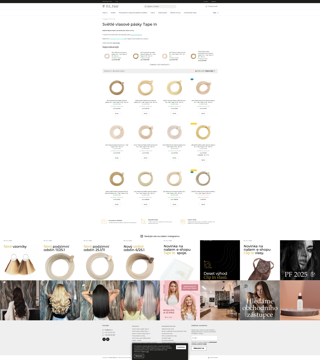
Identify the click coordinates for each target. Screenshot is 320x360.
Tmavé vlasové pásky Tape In (140, 329)
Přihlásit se (199, 348)
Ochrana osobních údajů (169, 342)
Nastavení (139, 356)
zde (147, 351)
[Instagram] (107, 339)
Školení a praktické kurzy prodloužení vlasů (174, 331)
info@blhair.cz (108, 330)
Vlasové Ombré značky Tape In (141, 333)
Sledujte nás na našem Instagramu (162, 236)
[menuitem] (105, 13)
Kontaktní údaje (166, 338)
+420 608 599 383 (109, 335)
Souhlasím (181, 347)
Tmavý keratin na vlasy (138, 336)
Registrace (213, 1)
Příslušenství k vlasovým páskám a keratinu (144, 342)
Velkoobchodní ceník (107, 1)
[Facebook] (104, 339)
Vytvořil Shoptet (214, 357)
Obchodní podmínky (168, 340)
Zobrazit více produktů (159, 64)
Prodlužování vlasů (167, 333)
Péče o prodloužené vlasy (169, 336)
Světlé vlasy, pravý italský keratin (141, 338)
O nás (117, 1)
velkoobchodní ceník (117, 39)
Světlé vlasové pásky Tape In (140, 331)
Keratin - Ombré (136, 340)
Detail (117, 113)
